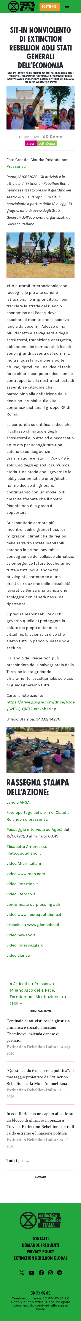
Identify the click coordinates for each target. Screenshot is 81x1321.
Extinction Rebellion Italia (31, 1046)
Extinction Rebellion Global (40, 1258)
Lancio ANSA (18, 802)
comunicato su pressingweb (33, 904)
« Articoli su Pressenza (32, 983)
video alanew (18, 955)
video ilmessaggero (24, 945)
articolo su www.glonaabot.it (32, 924)
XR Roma (47, 143)
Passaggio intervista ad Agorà (34, 829)
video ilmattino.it (22, 884)
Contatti (40, 1238)
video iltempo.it (20, 894)
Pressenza (16, 166)
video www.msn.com (25, 873)
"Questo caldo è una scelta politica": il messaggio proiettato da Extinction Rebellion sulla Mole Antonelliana (40, 1077)
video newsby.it (20, 935)
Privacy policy (40, 1251)
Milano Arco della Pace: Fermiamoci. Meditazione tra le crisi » (40, 997)
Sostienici (50, 7)
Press (31, 143)
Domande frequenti (40, 1245)
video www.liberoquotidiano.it (33, 914)
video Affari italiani (23, 863)
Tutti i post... (17, 1160)
